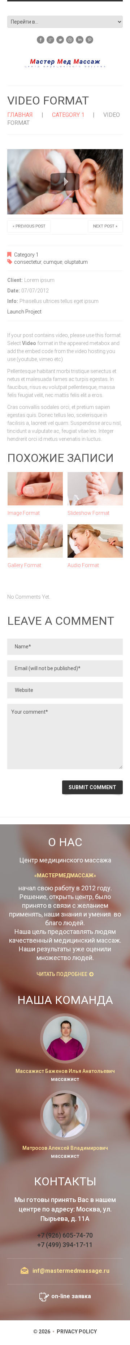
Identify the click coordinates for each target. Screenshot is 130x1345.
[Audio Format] (95, 541)
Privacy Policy (77, 1331)
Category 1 (68, 114)
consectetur (27, 262)
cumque (52, 262)
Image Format (24, 513)
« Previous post (29, 226)
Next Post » (105, 226)
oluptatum (76, 262)
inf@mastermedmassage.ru (70, 1270)
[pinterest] (89, 39)
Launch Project (24, 312)
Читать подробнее (61, 974)
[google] (50, 39)
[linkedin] (79, 39)
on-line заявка (71, 1296)
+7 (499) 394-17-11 (65, 1244)
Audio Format (83, 565)
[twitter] (60, 39)
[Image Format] (35, 488)
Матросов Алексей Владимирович (65, 1148)
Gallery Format (24, 565)
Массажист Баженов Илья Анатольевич (65, 1071)
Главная (20, 114)
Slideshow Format (88, 513)
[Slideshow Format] (95, 488)
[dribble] (70, 39)
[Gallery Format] (35, 541)
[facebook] (40, 39)
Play (65, 182)
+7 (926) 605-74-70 (65, 1235)
